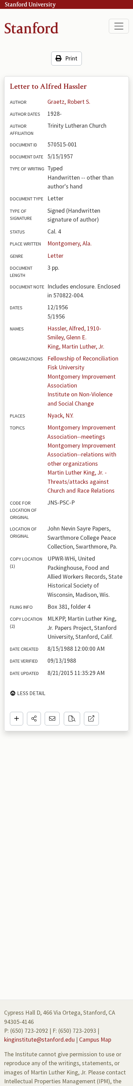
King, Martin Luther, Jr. (75, 346)
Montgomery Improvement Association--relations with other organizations (82, 454)
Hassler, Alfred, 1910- (74, 328)
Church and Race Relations (81, 490)
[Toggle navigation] (119, 26)
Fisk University (65, 367)
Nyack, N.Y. (60, 415)
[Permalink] (91, 718)
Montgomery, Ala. (69, 243)
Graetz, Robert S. (68, 101)
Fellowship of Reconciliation (82, 358)
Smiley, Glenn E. (67, 337)
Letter (55, 255)
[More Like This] (72, 718)
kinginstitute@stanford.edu (39, 1039)
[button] (34, 718)
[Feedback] (52, 718)
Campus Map (95, 1039)
